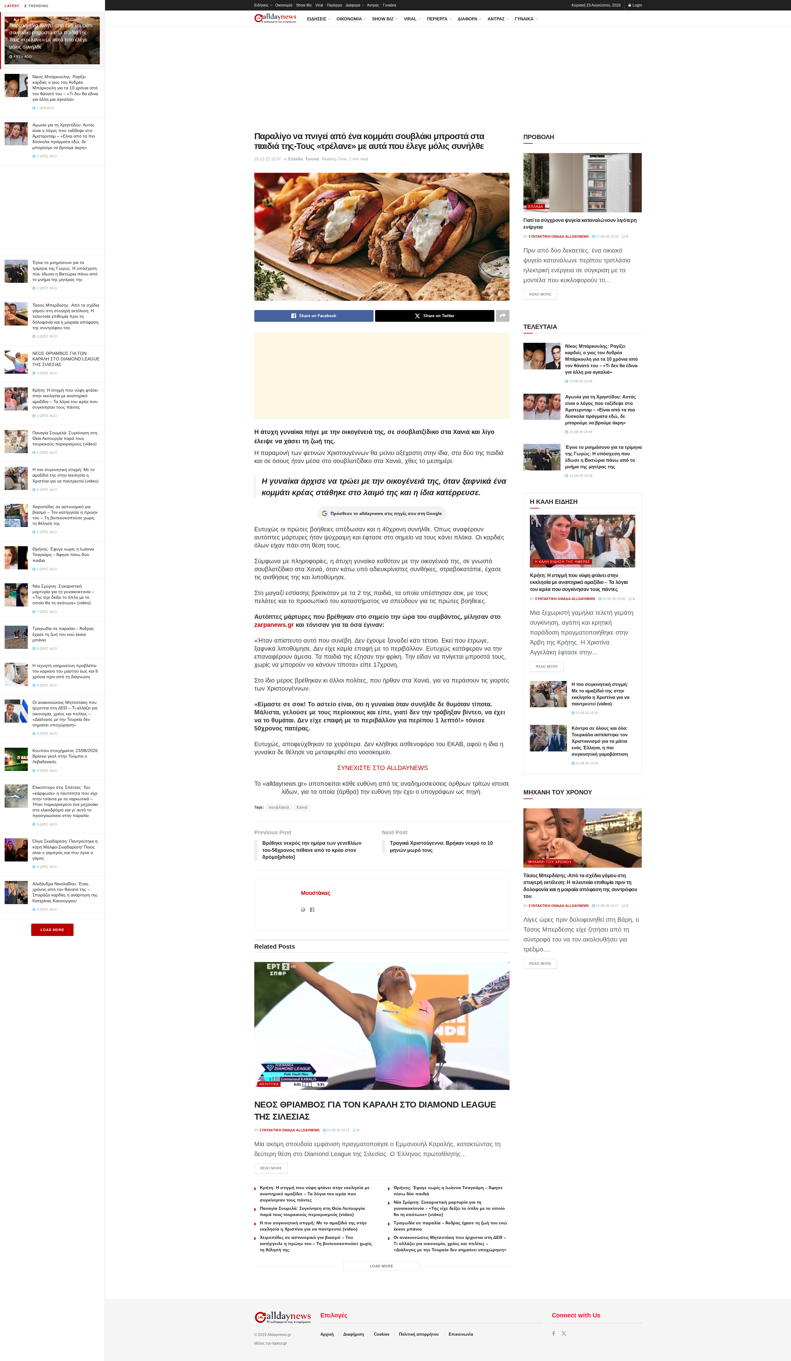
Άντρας (373, 5)
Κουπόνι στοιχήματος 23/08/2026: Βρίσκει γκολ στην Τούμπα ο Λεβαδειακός (65, 756)
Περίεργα (334, 5)
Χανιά (301, 807)
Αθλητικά (269, 1084)
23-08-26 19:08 (613, 599)
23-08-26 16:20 (586, 713)
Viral (319, 5)
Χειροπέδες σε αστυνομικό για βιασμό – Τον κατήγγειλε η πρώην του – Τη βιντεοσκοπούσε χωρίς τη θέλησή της (316, 1243)
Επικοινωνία (461, 1334)
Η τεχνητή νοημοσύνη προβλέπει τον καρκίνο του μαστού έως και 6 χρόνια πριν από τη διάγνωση (65, 671)
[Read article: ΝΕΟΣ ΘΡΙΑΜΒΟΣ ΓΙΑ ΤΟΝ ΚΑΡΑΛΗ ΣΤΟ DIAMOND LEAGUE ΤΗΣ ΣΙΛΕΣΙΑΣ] (382, 1026)
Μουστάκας (315, 893)
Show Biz (304, 5)
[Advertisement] (52, 209)
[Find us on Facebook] (553, 1333)
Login (637, 5)
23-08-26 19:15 (337, 1130)
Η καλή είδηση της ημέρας (562, 562)
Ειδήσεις (261, 5)
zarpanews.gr (274, 624)
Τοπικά (312, 159)
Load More (52, 930)
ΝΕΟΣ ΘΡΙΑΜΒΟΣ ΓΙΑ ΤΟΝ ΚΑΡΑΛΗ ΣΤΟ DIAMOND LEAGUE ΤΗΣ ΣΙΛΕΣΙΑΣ (65, 359)
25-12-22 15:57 (267, 159)
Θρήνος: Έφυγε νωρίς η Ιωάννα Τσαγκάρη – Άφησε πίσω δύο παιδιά (63, 555)
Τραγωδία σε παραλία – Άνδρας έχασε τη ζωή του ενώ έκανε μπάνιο (63, 634)
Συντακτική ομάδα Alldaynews (289, 1130)
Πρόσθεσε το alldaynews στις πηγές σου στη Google (386, 513)
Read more (274, 1168)
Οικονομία (283, 5)
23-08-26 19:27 (607, 906)
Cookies (381, 1334)
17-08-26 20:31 (607, 236)
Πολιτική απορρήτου (419, 1334)
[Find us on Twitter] (564, 1333)
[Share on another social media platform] (503, 316)
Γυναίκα (389, 5)
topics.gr (280, 1343)
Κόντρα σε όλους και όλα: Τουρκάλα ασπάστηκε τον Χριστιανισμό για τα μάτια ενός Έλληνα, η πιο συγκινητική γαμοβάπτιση (600, 741)
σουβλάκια (279, 807)
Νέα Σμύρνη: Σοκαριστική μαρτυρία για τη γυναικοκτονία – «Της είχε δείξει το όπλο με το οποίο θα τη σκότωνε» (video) (449, 1208)
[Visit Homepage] (275, 18)
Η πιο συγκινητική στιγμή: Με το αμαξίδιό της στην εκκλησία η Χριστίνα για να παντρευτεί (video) (65, 475)
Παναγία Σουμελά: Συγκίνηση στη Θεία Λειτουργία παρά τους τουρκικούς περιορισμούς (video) (64, 438)
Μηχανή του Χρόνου (550, 862)
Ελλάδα (295, 159)
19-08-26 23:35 (586, 763)
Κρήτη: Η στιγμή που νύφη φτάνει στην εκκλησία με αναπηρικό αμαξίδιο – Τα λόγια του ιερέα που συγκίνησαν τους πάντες (315, 1193)
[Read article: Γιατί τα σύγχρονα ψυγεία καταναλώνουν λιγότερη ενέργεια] (582, 182)
